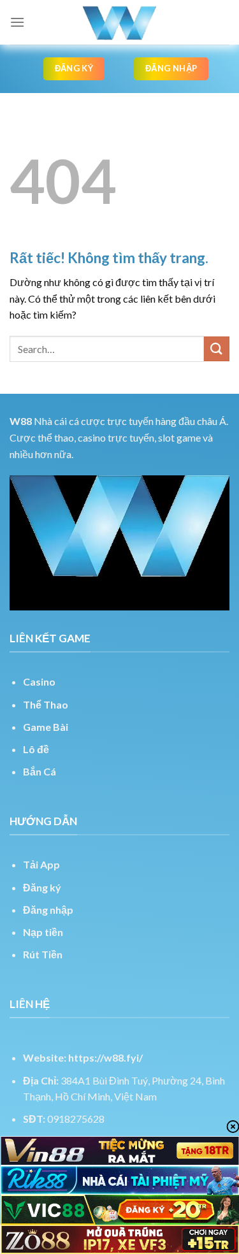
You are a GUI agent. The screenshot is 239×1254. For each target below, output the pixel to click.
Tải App (41, 864)
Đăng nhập (48, 910)
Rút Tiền (42, 954)
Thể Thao (45, 704)
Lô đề (36, 749)
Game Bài (45, 727)
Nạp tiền (43, 932)
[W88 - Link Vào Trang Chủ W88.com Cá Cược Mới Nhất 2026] (120, 22)
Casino (39, 681)
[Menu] (17, 22)
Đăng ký (42, 887)
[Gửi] (216, 348)
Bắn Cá (39, 771)
